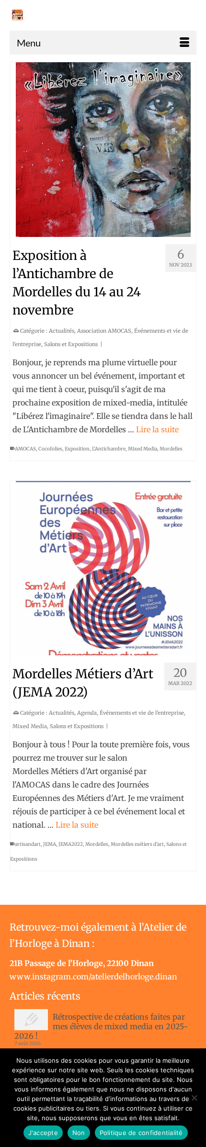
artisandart (28, 844)
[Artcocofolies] (17, 15)
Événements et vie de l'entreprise (142, 712)
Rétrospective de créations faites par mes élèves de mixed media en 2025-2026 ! (101, 1026)
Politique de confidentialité (141, 1132)
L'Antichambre (109, 449)
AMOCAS (25, 449)
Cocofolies (50, 449)
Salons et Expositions (71, 344)
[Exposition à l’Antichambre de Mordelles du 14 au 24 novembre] (103, 149)
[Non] (194, 1097)
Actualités (61, 330)
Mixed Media (142, 449)
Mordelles (171, 449)
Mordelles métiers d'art (137, 844)
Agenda (87, 712)
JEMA (49, 844)
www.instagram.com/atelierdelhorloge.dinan (93, 976)
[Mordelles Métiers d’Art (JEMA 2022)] (103, 568)
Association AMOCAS (104, 330)
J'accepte (43, 1132)
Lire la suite (157, 429)
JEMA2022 (70, 844)
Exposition (77, 449)
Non (78, 1132)
